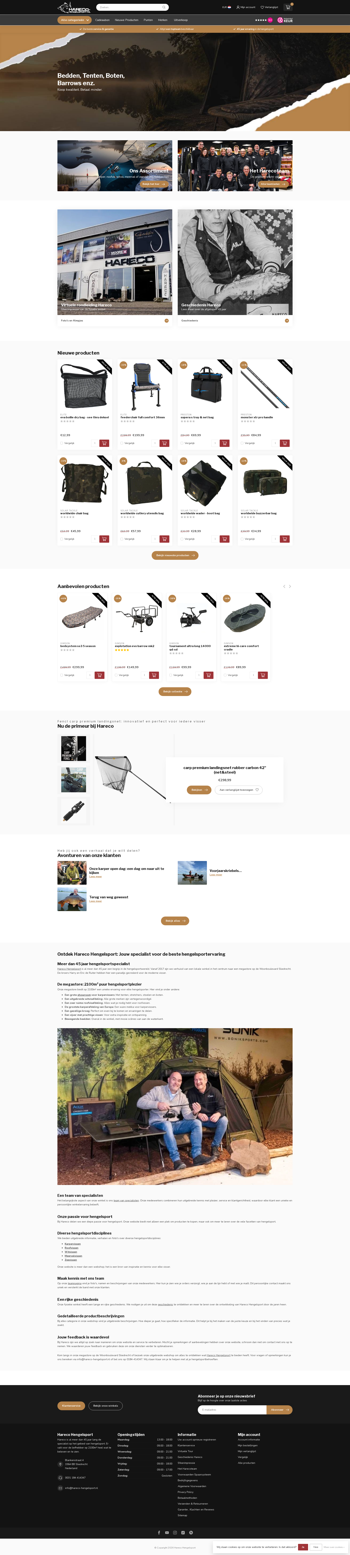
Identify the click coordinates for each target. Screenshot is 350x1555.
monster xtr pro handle (257, 417)
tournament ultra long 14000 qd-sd (190, 647)
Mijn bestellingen (248, 1445)
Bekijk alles (173, 921)
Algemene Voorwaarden (192, 1486)
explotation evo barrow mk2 (134, 646)
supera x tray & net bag (197, 417)
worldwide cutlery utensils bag (142, 513)
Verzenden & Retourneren (193, 1503)
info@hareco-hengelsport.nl (81, 1488)
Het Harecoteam (187, 1469)
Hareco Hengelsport (69, 969)
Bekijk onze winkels (105, 1405)
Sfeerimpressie (186, 1463)
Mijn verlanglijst (247, 1451)
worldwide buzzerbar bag (259, 513)
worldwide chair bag (74, 513)
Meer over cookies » (334, 1547)
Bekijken (197, 790)
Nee (316, 1547)
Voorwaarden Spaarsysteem (194, 1474)
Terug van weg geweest (108, 897)
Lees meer (95, 876)
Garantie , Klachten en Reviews (196, 1509)
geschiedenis (165, 1304)
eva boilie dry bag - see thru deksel (84, 417)
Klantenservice (71, 1405)
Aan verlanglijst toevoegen (236, 790)
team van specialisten (126, 1200)
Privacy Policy (185, 1492)
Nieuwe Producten (126, 20)
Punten (148, 20)
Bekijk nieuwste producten (172, 555)
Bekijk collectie (172, 691)
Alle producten (246, 1463)
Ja (303, 1547)
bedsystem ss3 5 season (78, 646)
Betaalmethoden (187, 1498)
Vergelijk (69, 443)
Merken (162, 20)
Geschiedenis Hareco (190, 1457)
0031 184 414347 (75, 1477)
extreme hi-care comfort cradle (241, 647)
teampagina (74, 1283)
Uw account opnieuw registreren (197, 1439)
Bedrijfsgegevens (188, 1480)
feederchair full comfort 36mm (142, 417)
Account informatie (249, 1439)
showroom (84, 995)
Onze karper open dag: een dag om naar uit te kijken (126, 871)
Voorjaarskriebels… (226, 871)
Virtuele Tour (185, 1451)
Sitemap (182, 1515)
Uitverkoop (181, 20)
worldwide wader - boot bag (200, 513)
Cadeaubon (102, 20)
